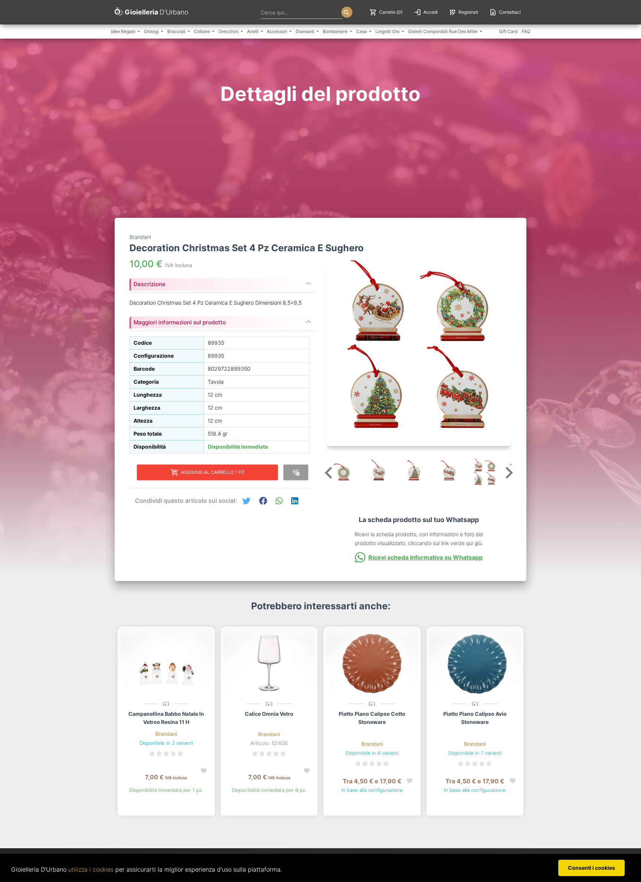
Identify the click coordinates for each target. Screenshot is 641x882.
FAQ (526, 31)
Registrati (463, 12)
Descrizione (149, 284)
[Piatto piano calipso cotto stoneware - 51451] (372, 663)
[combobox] (302, 12)
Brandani (166, 734)
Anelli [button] (253, 31)
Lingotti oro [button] (388, 31)
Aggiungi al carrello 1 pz (212, 472)
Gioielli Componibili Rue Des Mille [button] (443, 31)
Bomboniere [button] (336, 31)
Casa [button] (362, 31)
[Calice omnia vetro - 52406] (269, 663)
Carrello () (385, 12)
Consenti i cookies (591, 868)
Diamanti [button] (305, 31)
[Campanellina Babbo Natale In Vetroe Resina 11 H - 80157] (166, 663)
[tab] (222, 282)
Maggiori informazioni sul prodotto (180, 322)
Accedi (426, 12)
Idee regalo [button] (124, 31)
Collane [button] (202, 31)
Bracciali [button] (177, 31)
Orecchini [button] (229, 31)
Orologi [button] (152, 31)
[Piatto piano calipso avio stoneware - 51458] (475, 663)
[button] (246, 501)
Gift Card (508, 31)
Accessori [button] (277, 31)
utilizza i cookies (91, 869)
